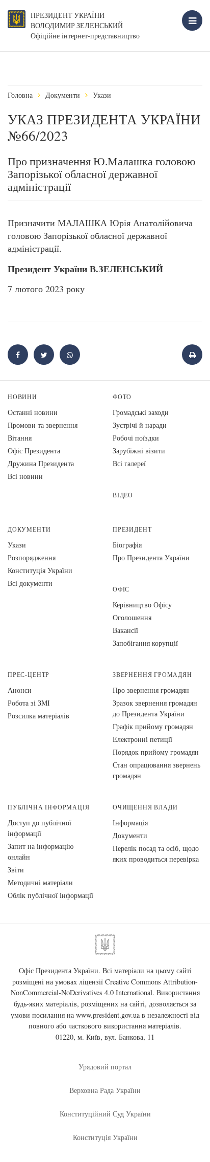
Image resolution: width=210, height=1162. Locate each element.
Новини (22, 397)
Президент (132, 529)
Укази (102, 95)
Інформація (130, 822)
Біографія (127, 545)
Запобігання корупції (145, 643)
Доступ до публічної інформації (39, 828)
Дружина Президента (41, 463)
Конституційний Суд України (105, 1114)
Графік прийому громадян (153, 726)
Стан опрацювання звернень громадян (156, 770)
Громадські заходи (141, 412)
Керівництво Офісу (142, 604)
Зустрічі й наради (140, 425)
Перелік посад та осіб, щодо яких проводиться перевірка (156, 853)
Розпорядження (32, 557)
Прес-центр (28, 674)
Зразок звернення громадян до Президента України (155, 708)
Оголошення (132, 617)
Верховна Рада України (105, 1090)
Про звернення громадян (151, 690)
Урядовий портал (105, 1066)
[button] (44, 354)
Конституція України (40, 570)
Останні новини (33, 412)
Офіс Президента (34, 450)
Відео (123, 495)
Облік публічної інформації (50, 895)
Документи (62, 95)
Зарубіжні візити (139, 450)
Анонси (20, 690)
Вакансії (125, 630)
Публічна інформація (49, 807)
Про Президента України (151, 557)
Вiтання (20, 438)
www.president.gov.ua (108, 1015)
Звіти (16, 869)
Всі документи (30, 583)
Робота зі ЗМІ (29, 703)
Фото (122, 397)
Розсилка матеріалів (38, 715)
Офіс (121, 589)
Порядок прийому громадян (156, 752)
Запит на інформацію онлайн (40, 851)
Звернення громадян (152, 674)
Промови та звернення (42, 425)
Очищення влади (145, 807)
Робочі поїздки (136, 438)
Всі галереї (129, 463)
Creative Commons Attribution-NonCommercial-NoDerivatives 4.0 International (104, 987)
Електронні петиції (142, 739)
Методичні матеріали (40, 882)
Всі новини (25, 476)
